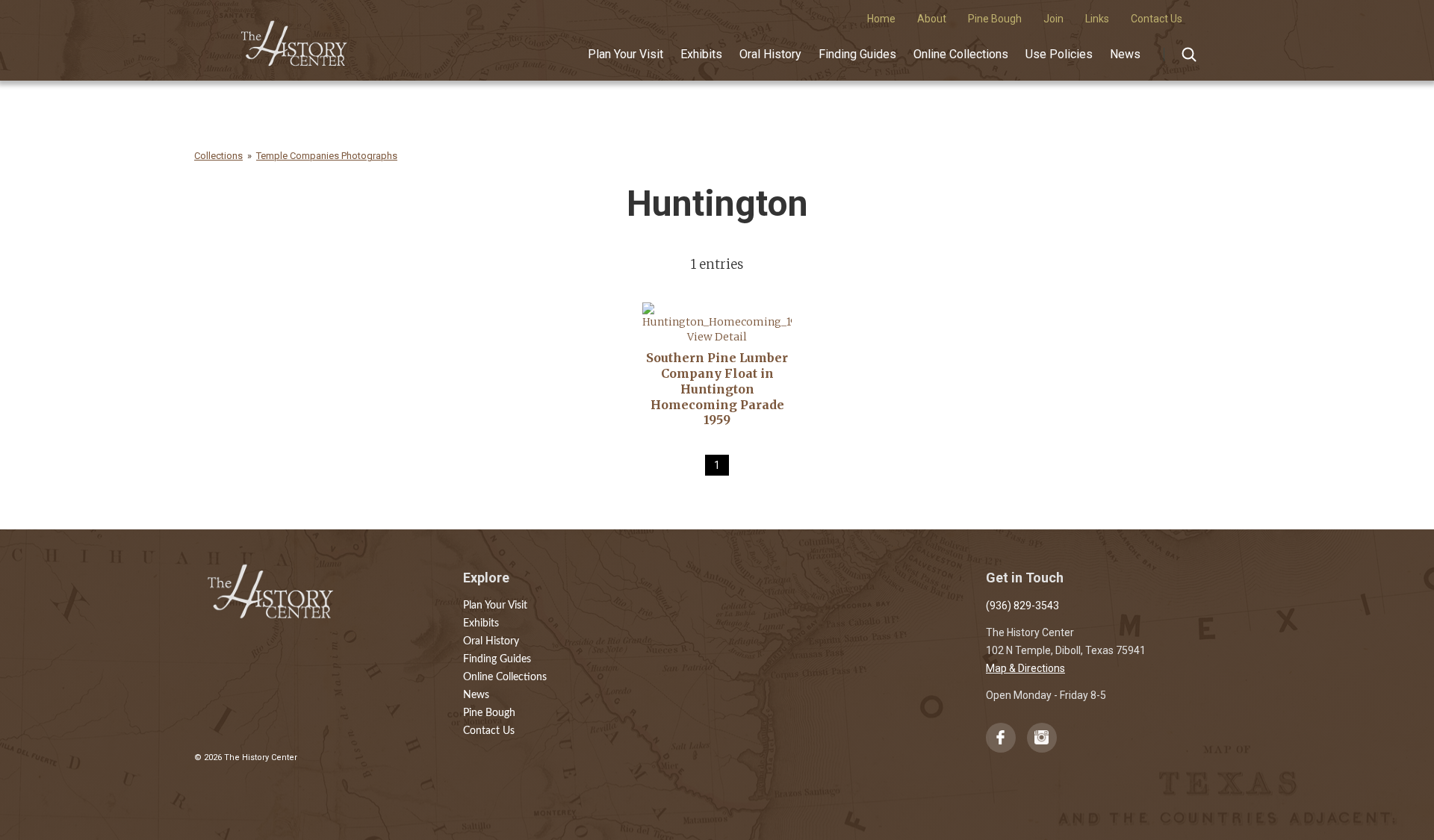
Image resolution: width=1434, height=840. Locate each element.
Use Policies (1059, 54)
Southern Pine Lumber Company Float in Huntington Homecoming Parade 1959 (717, 388)
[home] (294, 38)
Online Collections (960, 54)
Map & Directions (1025, 668)
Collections (218, 155)
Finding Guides (857, 54)
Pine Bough (489, 713)
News (1125, 54)
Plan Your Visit (625, 54)
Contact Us (489, 731)
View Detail (717, 336)
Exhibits (701, 54)
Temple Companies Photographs (326, 155)
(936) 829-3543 (1022, 606)
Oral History (770, 54)
